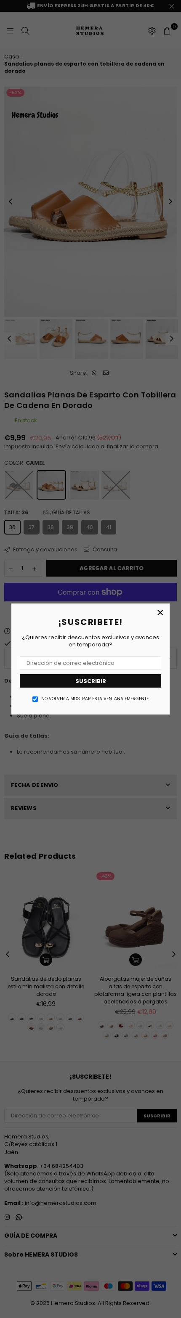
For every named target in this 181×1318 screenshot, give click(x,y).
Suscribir (90, 681)
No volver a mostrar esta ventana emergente (95, 699)
